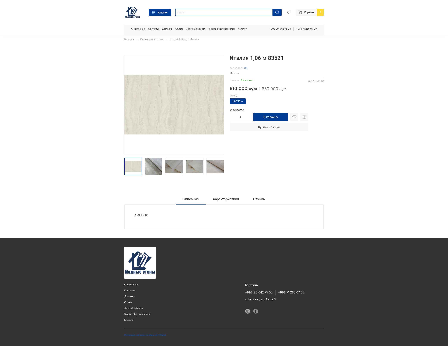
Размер (234, 95)
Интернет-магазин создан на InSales (145, 335)
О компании (138, 28)
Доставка (167, 28)
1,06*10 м (238, 101)
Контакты (153, 28)
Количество (237, 110)
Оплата (179, 28)
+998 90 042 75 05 (280, 28)
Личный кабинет (196, 28)
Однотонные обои (151, 39)
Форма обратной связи (221, 28)
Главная (129, 39)
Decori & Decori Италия (184, 39)
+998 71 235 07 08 (306, 28)
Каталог (163, 12)
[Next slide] (218, 105)
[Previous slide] (130, 105)
